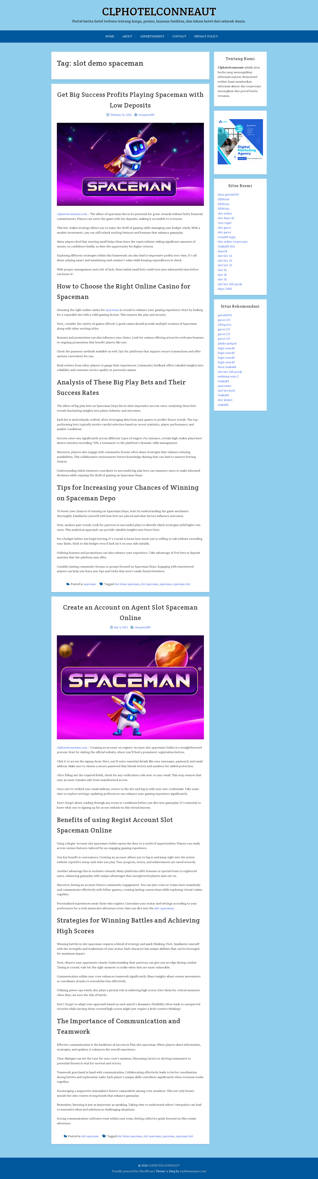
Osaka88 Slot (226, 246)
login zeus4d (226, 348)
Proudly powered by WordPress (133, 1171)
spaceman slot (181, 584)
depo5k (222, 251)
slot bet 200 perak (230, 284)
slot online (225, 213)
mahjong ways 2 (228, 376)
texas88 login (227, 237)
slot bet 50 (225, 256)
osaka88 (223, 405)
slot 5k (222, 270)
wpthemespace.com (193, 1171)
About (127, 36)
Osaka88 (223, 381)
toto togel (224, 223)
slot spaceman (149, 584)
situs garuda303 (228, 194)
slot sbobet (225, 400)
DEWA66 (223, 199)
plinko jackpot (227, 343)
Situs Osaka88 (227, 367)
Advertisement (152, 36)
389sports (224, 325)
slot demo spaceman (127, 584)
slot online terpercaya (232, 242)
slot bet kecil (226, 390)
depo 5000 (225, 289)
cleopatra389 (146, 115)
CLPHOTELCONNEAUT (159, 11)
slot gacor (224, 228)
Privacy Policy (206, 36)
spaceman (112, 310)
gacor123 (224, 320)
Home (109, 36)
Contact (179, 36)
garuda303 (225, 315)
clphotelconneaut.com (72, 214)
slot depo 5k (226, 218)
